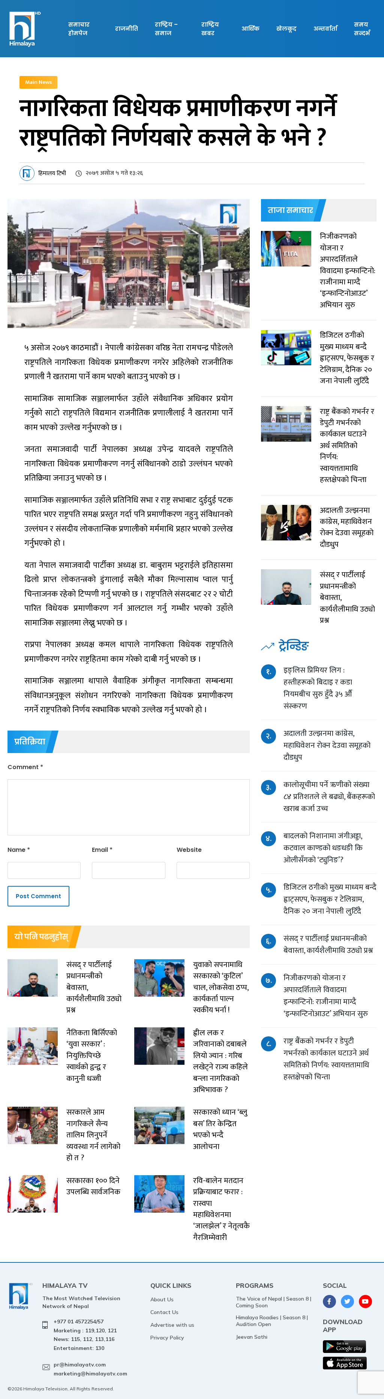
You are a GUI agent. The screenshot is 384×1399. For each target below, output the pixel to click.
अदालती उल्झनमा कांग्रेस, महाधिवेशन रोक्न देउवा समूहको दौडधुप (327, 745)
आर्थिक (251, 29)
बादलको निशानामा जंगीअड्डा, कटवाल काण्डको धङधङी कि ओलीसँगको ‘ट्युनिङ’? (323, 847)
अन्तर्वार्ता (325, 29)
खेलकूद (286, 29)
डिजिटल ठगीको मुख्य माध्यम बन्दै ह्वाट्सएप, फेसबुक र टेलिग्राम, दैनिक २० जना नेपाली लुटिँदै (330, 899)
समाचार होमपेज (79, 29)
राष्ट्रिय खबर (210, 29)
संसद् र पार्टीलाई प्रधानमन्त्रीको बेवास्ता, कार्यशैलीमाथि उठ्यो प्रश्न (328, 944)
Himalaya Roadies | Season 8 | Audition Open (272, 1321)
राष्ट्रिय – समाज (166, 29)
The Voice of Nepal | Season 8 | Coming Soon (273, 1302)
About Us (162, 1299)
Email (102, 849)
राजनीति (126, 29)
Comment (25, 767)
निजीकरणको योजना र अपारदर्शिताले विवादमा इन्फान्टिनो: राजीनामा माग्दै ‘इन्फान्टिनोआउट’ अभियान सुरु (326, 995)
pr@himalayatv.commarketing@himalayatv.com (90, 1369)
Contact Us (164, 1312)
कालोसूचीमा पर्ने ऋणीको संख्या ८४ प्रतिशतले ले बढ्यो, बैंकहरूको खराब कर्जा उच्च (329, 796)
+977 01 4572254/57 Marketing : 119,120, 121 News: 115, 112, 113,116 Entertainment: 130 (85, 1334)
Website (189, 849)
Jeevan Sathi (251, 1337)
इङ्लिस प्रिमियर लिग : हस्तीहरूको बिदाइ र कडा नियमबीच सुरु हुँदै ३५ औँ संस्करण (318, 688)
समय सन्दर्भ (362, 29)
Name (19, 849)
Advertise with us (172, 1325)
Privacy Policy (167, 1337)
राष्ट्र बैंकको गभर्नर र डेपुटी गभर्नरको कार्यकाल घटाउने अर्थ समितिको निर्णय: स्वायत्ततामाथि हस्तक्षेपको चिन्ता (326, 1058)
